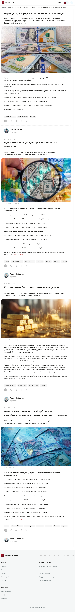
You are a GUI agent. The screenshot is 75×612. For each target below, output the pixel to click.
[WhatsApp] (10, 121)
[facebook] (54, 555)
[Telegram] (16, 121)
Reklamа (4, 598)
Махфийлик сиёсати (45, 570)
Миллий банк (10, 117)
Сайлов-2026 (11, 7)
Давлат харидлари (45, 580)
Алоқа (3, 595)
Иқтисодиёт (22, 117)
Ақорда (19, 7)
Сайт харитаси (6, 591)
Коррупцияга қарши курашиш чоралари (51, 577)
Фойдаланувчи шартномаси (48, 566)
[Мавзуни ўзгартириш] (66, 2)
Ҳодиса (32, 7)
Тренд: (3, 7)
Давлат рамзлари (44, 573)
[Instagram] (5, 121)
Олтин (43, 385)
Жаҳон (3, 580)
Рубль (64, 261)
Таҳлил (3, 573)
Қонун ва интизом (42, 7)
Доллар (40, 261)
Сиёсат (3, 570)
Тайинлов (26, 7)
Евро (7, 261)
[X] (26, 121)
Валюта (56, 261)
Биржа (32, 117)
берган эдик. (19, 254)
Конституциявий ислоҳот (57, 7)
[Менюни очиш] (71, 2)
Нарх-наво (22, 385)
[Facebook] (21, 121)
